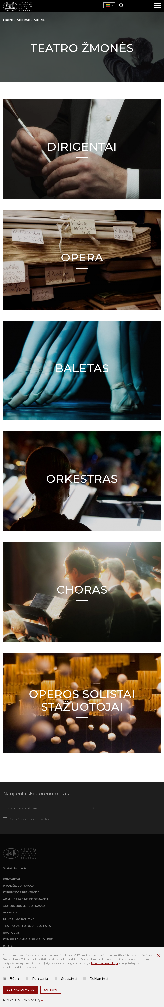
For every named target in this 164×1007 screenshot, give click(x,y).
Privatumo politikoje (104, 963)
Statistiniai (69, 979)
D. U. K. (8, 946)
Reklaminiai (99, 979)
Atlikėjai (39, 20)
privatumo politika (39, 818)
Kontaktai (11, 879)
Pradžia (8, 20)
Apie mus (23, 20)
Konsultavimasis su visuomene (28, 939)
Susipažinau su (30, 818)
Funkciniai (40, 979)
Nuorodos (11, 932)
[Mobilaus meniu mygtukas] (158, 6)
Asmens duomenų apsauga (24, 905)
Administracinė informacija (26, 899)
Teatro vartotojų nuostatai (27, 925)
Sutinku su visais (20, 989)
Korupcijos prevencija (21, 892)
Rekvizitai (11, 912)
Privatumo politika (19, 919)
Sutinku (50, 989)
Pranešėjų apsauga (18, 885)
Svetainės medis (15, 868)
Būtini (14, 979)
